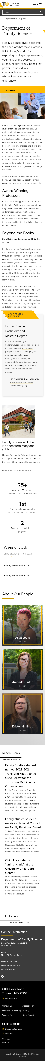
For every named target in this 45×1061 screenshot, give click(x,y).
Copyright (6, 1039)
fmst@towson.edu (14, 965)
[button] (3, 90)
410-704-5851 (13, 961)
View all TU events (18, 922)
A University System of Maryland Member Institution (22, 1055)
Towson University (15, 5)
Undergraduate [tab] (11, 554)
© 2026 (5, 1042)
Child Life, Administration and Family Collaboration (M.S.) (24, 382)
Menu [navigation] (35, 4)
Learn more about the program (15, 471)
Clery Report (28, 1015)
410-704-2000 (11, 998)
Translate (9, 1034)
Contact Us (7, 1006)
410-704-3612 (10, 970)
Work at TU (7, 1015)
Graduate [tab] (27, 554)
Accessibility (28, 1006)
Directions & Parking (11, 1010)
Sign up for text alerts (13, 1029)
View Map (5, 946)
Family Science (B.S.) (19, 379)
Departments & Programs (15, 19)
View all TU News (10, 759)
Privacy (25, 1010)
